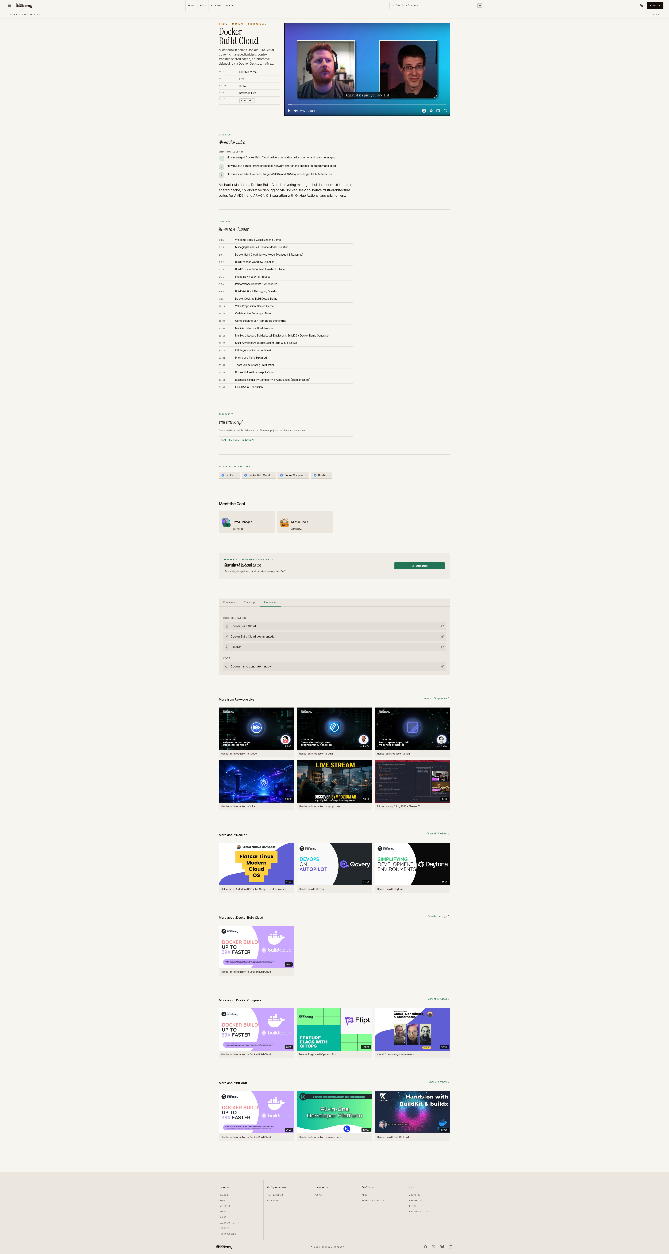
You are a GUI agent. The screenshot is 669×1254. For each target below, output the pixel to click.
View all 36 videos (437, 833)
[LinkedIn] (450, 1246)
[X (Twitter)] (433, 1246)
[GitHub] (425, 1246)
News (222, 1200)
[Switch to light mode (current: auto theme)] (641, 5)
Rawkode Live (31, 14)
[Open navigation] (9, 5)
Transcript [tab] (250, 602)
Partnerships (275, 1195)
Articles (225, 1206)
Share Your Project (374, 1200)
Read (203, 5)
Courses (216, 5)
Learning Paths (229, 1222)
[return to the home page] (24, 5)
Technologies (228, 1234)
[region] (367, 69)
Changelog (415, 1200)
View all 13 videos (437, 998)
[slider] (367, 105)
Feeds (412, 1206)
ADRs (364, 1195)
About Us (414, 1195)
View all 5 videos (438, 1081)
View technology (437, 916)
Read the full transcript (237, 440)
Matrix (229, 5)
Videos (224, 1211)
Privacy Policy (419, 1211)
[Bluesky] (442, 1246)
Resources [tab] (270, 602)
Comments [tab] (229, 602)
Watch (191, 5)
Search (224, 1195)
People (318, 1195)
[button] (289, 110)
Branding (272, 1200)
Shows (223, 1217)
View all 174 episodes (435, 698)
